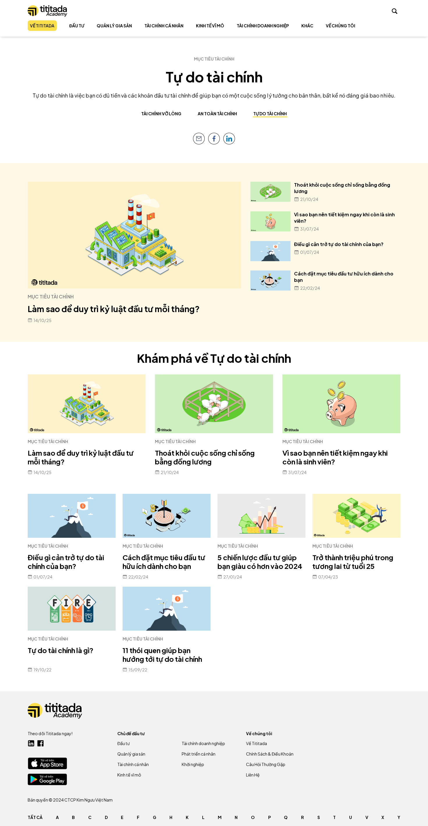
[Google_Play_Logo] (47, 779)
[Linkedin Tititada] (31, 743)
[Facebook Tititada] (40, 743)
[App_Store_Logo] (47, 763)
